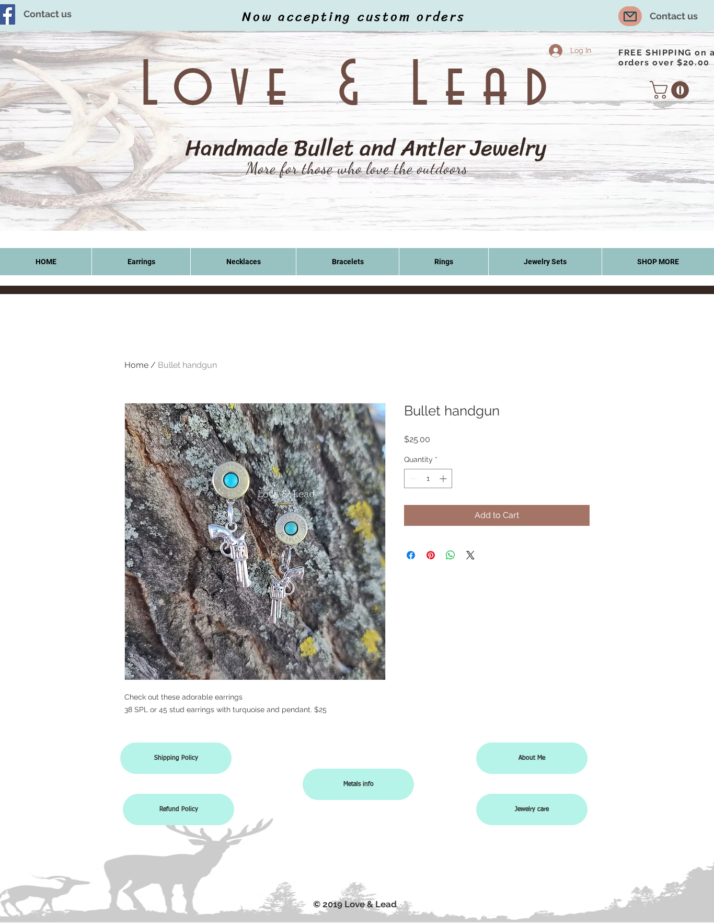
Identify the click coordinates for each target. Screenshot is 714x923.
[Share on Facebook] (411, 555)
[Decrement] (412, 478)
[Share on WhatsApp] (450, 555)
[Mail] (630, 16)
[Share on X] (470, 555)
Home (136, 365)
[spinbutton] (428, 478)
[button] (671, 90)
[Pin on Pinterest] (430, 555)
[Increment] (444, 478)
